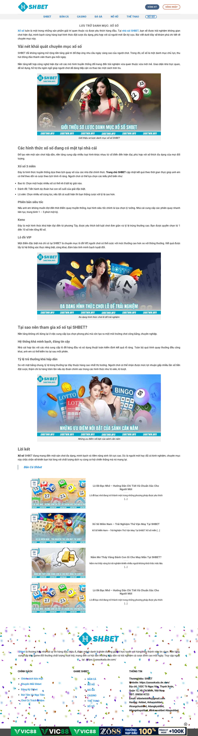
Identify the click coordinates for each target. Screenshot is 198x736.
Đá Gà (98, 16)
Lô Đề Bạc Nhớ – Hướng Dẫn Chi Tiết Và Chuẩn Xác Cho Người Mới (126, 487)
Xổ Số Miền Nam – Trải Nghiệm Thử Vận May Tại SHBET (126, 524)
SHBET (47, 16)
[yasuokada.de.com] (33, 7)
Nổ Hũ (114, 16)
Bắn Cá (64, 16)
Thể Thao (133, 16)
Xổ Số (151, 16)
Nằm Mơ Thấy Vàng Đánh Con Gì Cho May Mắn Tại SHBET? (126, 557)
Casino (81, 16)
